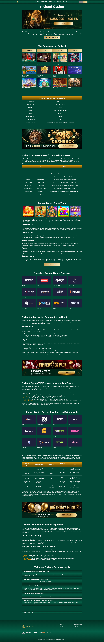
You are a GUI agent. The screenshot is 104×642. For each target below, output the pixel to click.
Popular (28, 50)
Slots (74, 50)
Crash (59, 50)
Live (43, 50)
